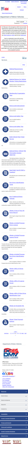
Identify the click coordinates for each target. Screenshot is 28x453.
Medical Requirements (16, 69)
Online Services (23, 1)
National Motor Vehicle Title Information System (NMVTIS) (17, 153)
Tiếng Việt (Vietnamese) (8, 387)
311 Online (7, 1)
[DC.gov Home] (5, 10)
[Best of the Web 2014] (6, 443)
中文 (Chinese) (5, 380)
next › (22, 333)
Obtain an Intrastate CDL (16, 306)
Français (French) (6, 382)
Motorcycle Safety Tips (16, 116)
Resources (3, 391)
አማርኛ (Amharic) (6, 378)
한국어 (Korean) (6, 383)
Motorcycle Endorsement (17, 106)
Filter (23, 64)
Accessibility (24, 3)
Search (19, 7)
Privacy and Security (6, 423)
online (13, 35)
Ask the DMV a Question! (8, 376)
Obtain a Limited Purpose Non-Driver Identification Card (16, 256)
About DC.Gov (4, 436)
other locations (7, 35)
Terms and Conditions (6, 427)
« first (15, 331)
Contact (22, 10)
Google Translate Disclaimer (8, 418)
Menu (25, 7)
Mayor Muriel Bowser (7, 13)
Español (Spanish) (6, 385)
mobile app (23, 35)
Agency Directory (15, 1)
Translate (25, 23)
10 (20, 333)
